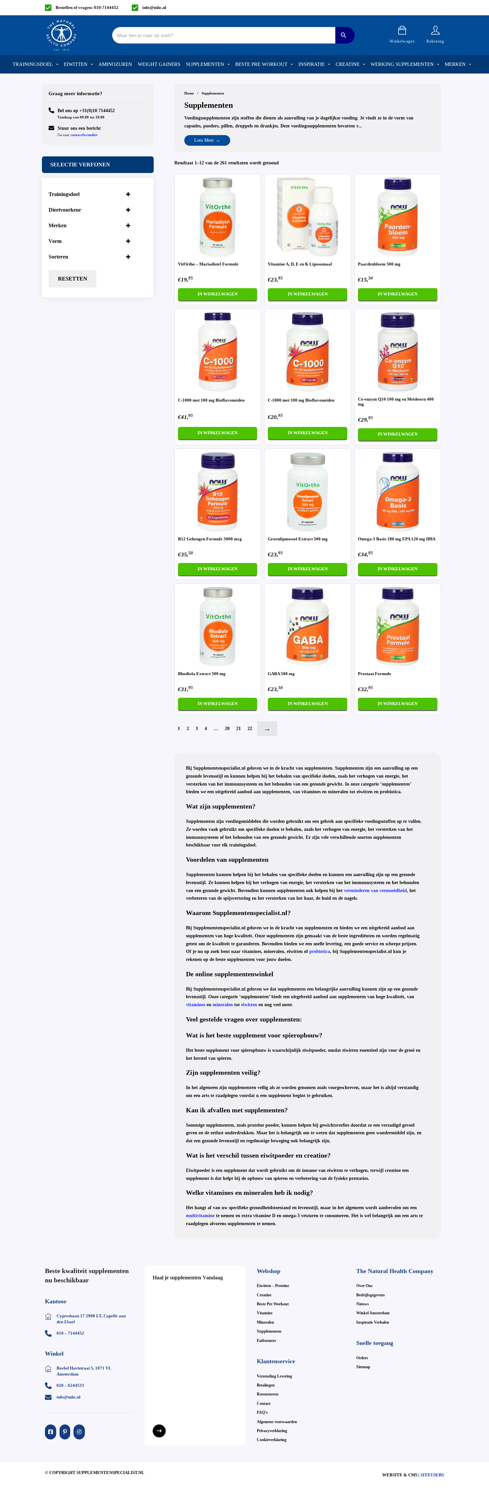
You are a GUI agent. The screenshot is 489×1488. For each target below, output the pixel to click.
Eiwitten (75, 64)
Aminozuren (115, 64)
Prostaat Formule (374, 673)
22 (249, 728)
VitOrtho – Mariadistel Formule (208, 264)
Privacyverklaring (272, 1430)
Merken (455, 64)
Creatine (348, 64)
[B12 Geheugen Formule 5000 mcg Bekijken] (217, 491)
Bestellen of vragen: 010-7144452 (87, 7)
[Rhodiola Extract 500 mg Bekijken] (217, 626)
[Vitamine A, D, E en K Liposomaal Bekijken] (307, 216)
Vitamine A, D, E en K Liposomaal (300, 264)
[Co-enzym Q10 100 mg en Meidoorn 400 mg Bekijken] (397, 351)
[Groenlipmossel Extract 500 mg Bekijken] (307, 491)
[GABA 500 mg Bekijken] (307, 626)
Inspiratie (311, 64)
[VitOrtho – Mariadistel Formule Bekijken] (217, 216)
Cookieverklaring (271, 1439)
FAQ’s (262, 1412)
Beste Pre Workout (261, 64)
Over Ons (364, 1285)
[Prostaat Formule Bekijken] (397, 626)
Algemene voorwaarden (277, 1421)
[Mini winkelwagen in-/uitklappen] (402, 30)
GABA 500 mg (281, 673)
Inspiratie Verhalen (372, 1322)
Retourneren (267, 1394)
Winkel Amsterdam (373, 1313)
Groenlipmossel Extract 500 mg (298, 538)
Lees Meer (204, 140)
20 (227, 728)
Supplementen (205, 64)
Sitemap (363, 1367)
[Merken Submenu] (470, 65)
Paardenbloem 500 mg (379, 264)
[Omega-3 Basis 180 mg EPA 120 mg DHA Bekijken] (397, 491)
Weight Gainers (159, 64)
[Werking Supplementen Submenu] (438, 65)
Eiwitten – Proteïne (273, 1285)
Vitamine (264, 1313)
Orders (362, 1358)
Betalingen (266, 1385)
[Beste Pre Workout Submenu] (292, 65)
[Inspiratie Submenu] (329, 65)
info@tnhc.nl (154, 7)
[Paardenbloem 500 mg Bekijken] (397, 216)
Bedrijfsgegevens (370, 1295)
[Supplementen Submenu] (229, 65)
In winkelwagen (218, 293)
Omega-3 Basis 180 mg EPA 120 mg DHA (396, 538)
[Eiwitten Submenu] (92, 65)
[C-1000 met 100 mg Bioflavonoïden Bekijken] (217, 351)
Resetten (72, 278)
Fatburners (266, 1340)
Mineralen (265, 1322)
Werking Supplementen (402, 64)
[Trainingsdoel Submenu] (57, 65)
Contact (263, 1403)
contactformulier (84, 135)
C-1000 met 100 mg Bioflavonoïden (211, 400)
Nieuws (362, 1304)
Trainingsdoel (33, 64)
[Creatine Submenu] (364, 65)
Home (189, 93)
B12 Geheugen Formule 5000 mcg (210, 538)
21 (238, 728)
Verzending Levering (274, 1376)
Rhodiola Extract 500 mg (202, 673)
